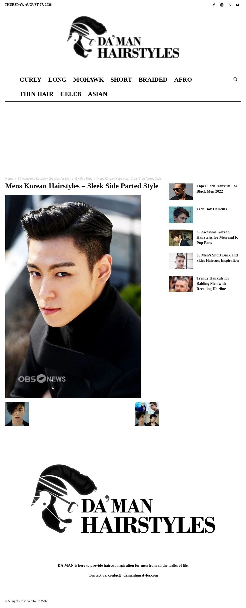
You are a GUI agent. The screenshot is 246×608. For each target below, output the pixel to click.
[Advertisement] (123, 137)
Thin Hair (37, 94)
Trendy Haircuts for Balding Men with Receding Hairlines (213, 283)
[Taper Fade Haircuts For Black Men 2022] (181, 191)
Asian (97, 94)
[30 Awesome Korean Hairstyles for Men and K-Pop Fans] (181, 238)
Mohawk (88, 79)
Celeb (70, 94)
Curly (31, 79)
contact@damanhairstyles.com (133, 575)
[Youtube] (237, 5)
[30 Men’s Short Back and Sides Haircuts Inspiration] (181, 261)
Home (9, 178)
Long (57, 79)
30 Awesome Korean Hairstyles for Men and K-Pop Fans (55, 178)
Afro (183, 79)
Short (121, 79)
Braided (153, 79)
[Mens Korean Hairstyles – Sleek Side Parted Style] (73, 397)
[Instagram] (221, 5)
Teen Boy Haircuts (212, 209)
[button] (235, 80)
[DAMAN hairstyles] (123, 41)
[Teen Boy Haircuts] (181, 215)
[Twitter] (229, 5)
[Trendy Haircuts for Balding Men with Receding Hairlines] (181, 284)
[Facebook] (213, 5)
